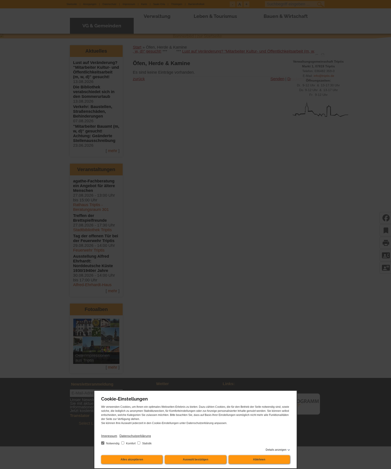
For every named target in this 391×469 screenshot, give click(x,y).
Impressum (109, 436)
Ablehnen (259, 459)
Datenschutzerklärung (135, 436)
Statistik (146, 443)
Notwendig (112, 443)
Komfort (130, 443)
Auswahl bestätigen (195, 459)
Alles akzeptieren (132, 459)
